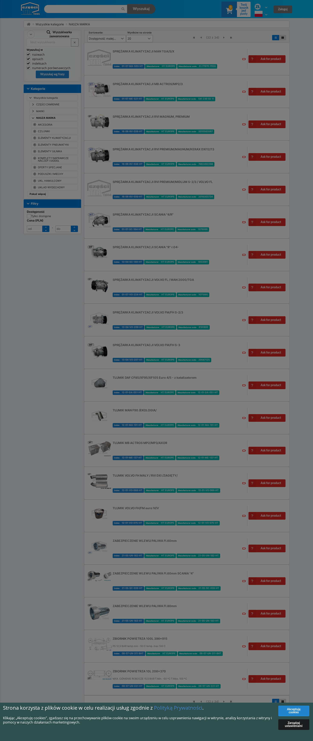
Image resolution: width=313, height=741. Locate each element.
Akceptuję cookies (293, 711)
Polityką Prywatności (178, 707)
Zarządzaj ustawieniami (294, 725)
